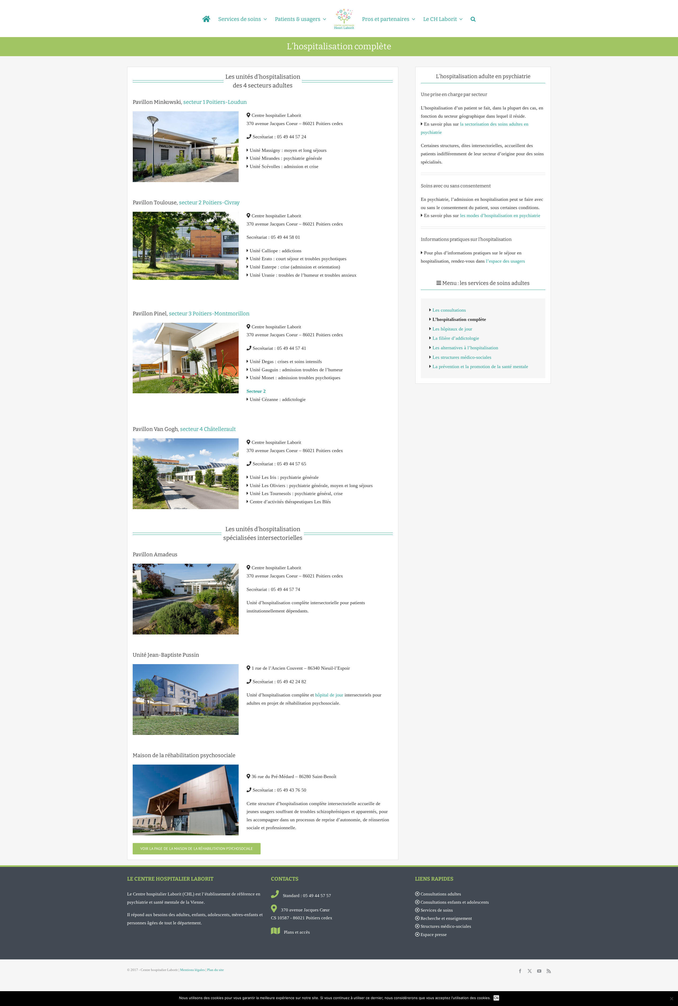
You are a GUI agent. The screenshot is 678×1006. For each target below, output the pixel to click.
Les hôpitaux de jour (452, 329)
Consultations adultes (441, 894)
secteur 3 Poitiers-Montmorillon (209, 313)
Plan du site (215, 970)
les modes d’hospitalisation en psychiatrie (500, 215)
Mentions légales (192, 970)
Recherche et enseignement (446, 918)
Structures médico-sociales (446, 926)
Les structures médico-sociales (461, 357)
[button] (466, 18)
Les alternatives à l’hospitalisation (465, 347)
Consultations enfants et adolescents (455, 902)
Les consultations (449, 310)
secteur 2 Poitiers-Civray (209, 202)
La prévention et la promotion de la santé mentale (480, 366)
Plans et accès (297, 932)
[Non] (671, 998)
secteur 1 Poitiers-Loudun (215, 102)
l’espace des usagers (505, 261)
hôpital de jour (329, 695)
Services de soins (437, 910)
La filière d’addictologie (455, 338)
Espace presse (434, 934)
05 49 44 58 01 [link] (285, 237)
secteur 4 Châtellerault (208, 429)
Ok (496, 998)
